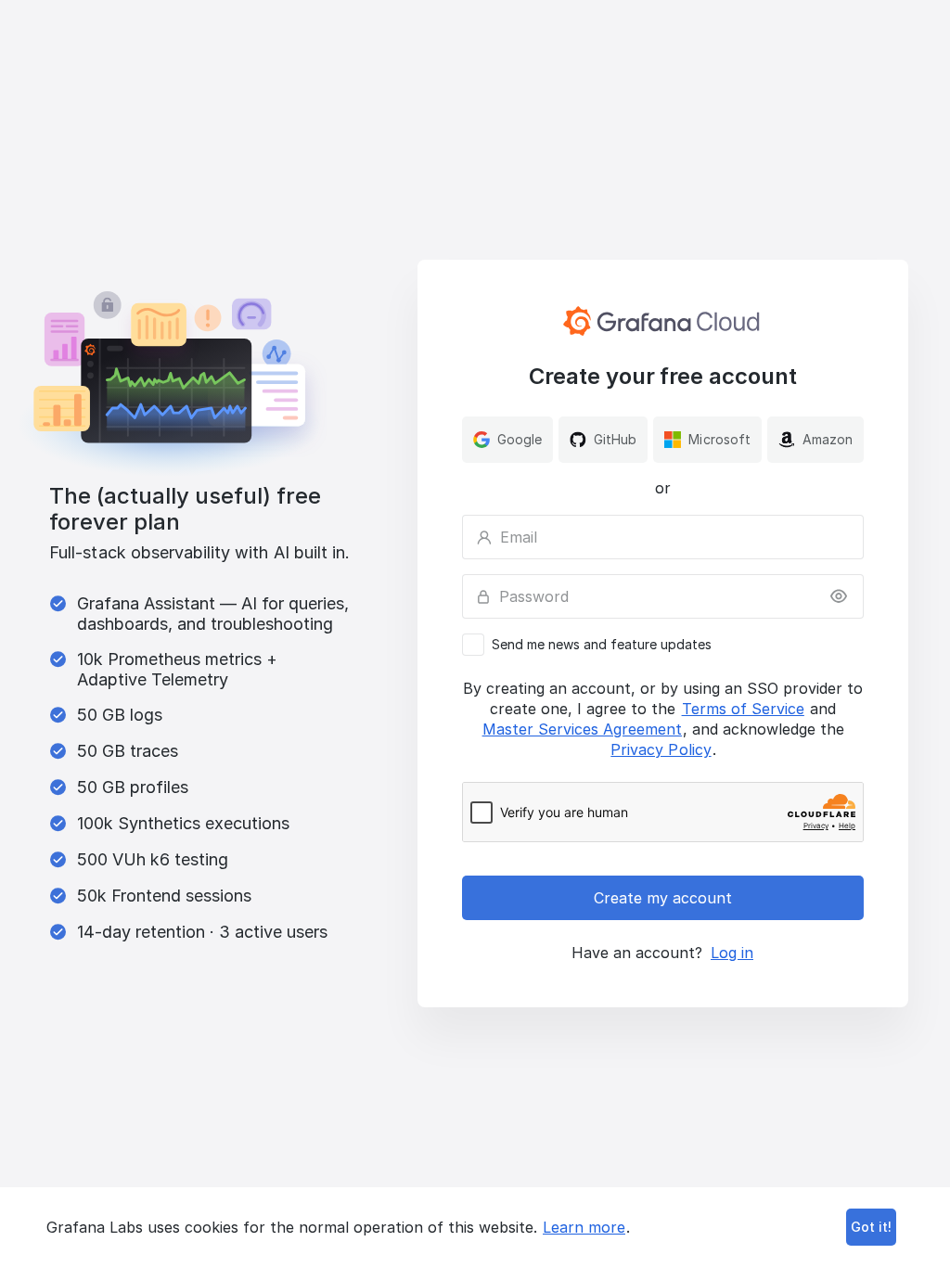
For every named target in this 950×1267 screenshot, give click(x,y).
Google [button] (519, 439)
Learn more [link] (584, 1227)
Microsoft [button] (719, 439)
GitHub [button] (615, 439)
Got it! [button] (871, 1227)
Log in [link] (732, 952)
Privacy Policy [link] (660, 749)
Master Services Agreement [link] (582, 729)
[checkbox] (663, 645)
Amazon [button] (827, 439)
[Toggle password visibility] (839, 596)
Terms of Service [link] (743, 708)
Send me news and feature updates (602, 644)
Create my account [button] (663, 898)
